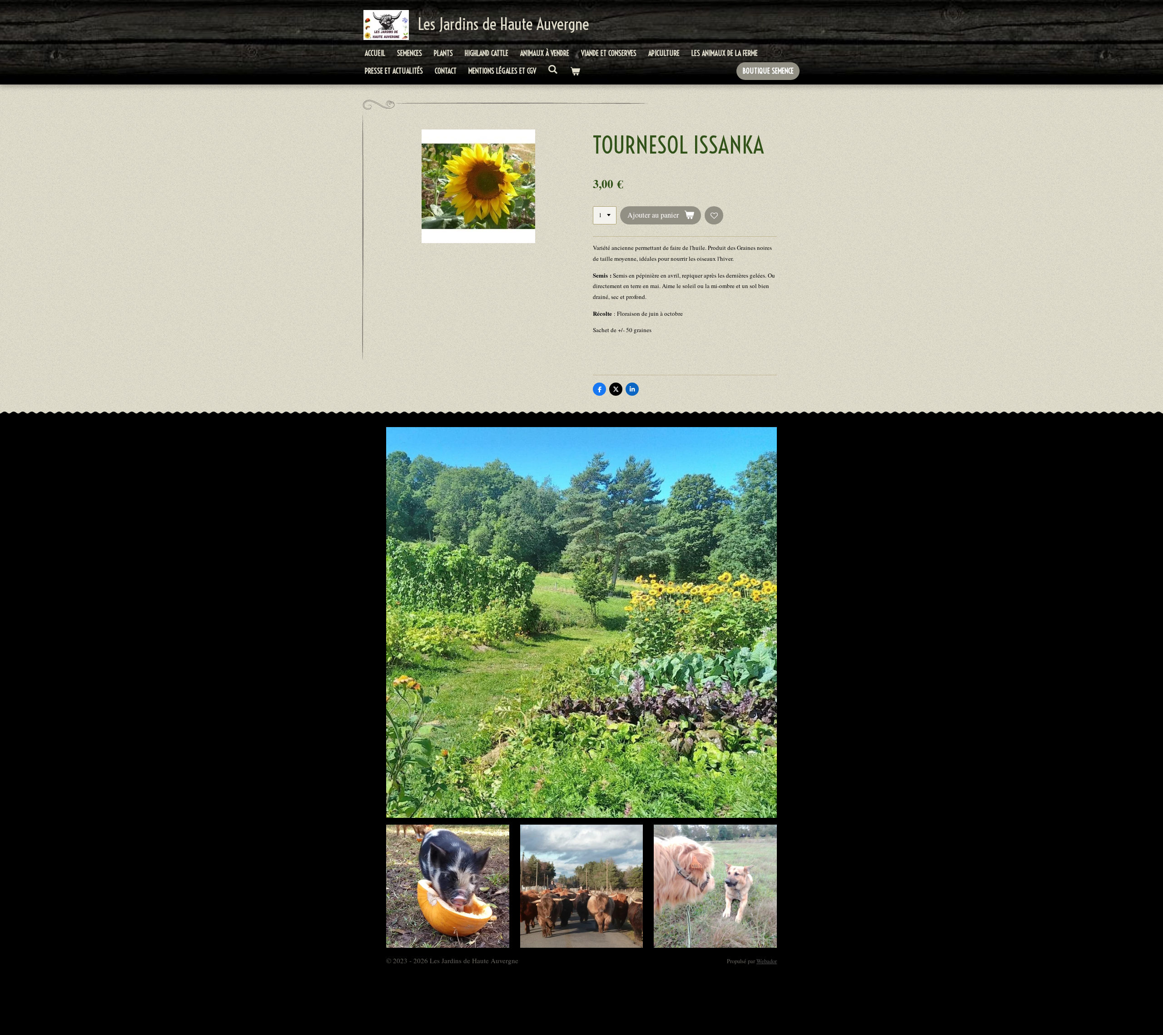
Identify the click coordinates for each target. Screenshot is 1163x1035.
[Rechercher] (553, 69)
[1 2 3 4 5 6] (604, 215)
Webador (766, 961)
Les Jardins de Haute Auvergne (503, 24)
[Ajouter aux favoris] (714, 215)
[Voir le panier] (575, 71)
